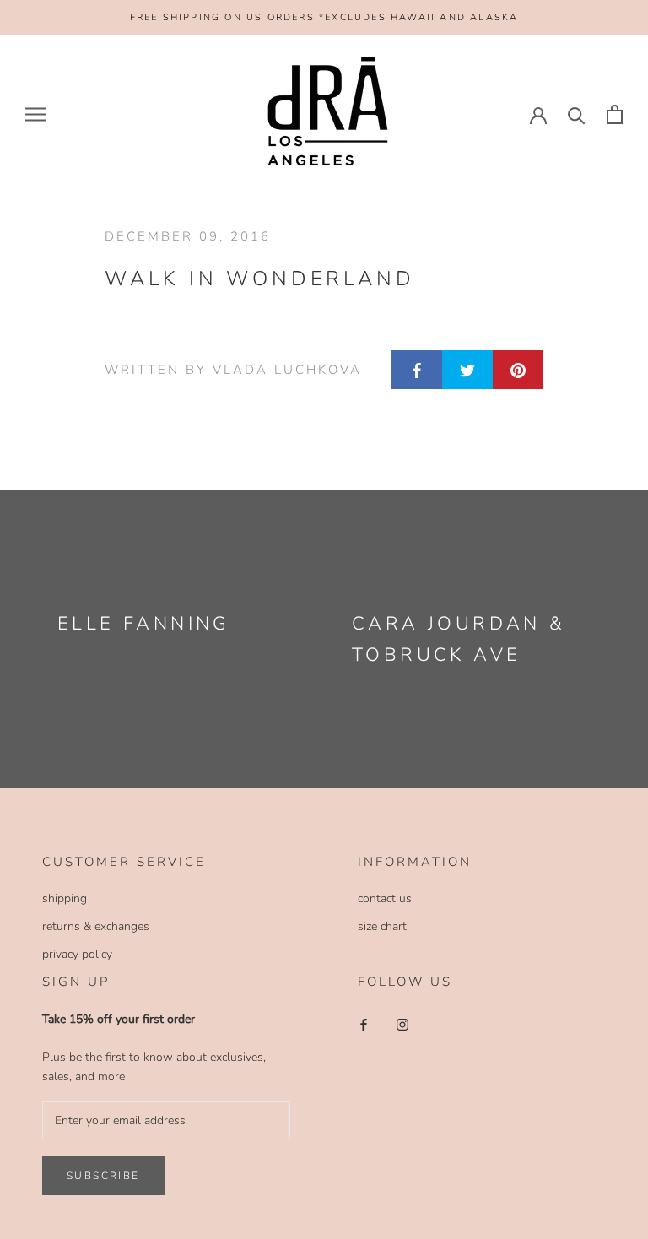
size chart (382, 926)
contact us (385, 898)
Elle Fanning (143, 623)
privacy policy (77, 954)
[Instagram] (402, 1024)
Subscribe (103, 1175)
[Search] (577, 114)
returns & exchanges (95, 926)
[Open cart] (615, 114)
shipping (64, 898)
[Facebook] (364, 1024)
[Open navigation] (35, 114)
